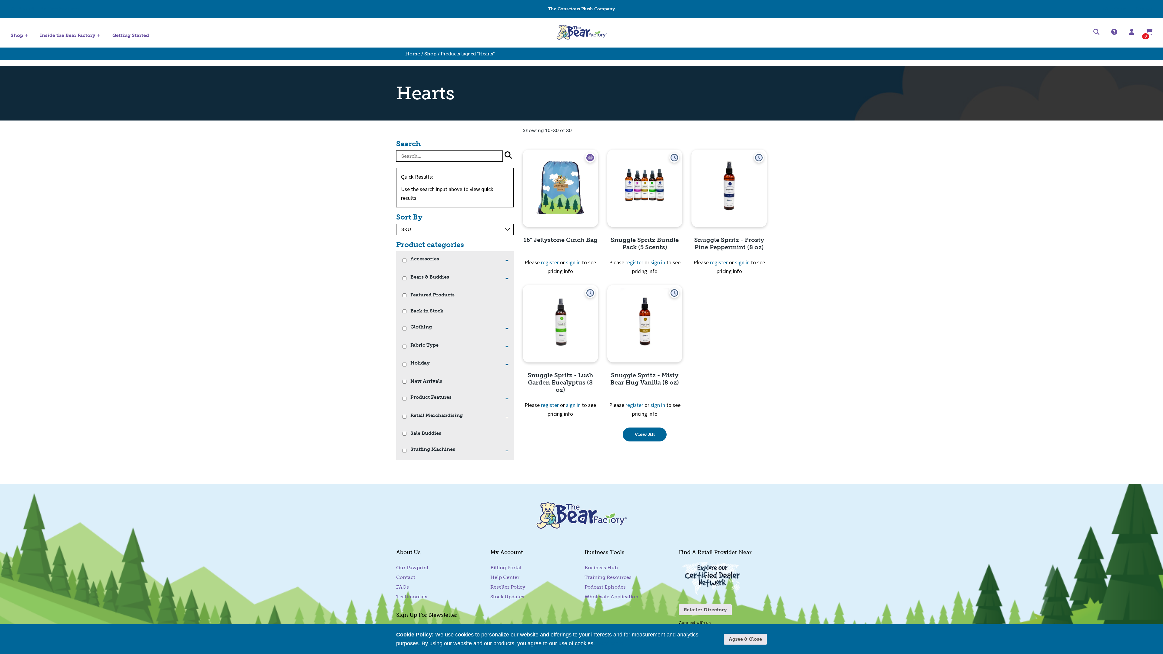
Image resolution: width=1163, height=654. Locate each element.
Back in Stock (426, 311)
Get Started (22, 9)
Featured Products (432, 295)
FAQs (402, 587)
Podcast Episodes (605, 587)
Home (412, 54)
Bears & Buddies (429, 277)
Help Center (1115, 9)
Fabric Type (424, 345)
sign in (573, 262)
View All (645, 434)
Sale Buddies (425, 433)
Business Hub (601, 567)
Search (408, 143)
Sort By (409, 217)
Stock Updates (507, 597)
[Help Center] (1114, 32)
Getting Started (130, 35)
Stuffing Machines (60, 9)
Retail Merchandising (436, 415)
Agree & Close (745, 639)
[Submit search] (508, 156)
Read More (609, 643)
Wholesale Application (611, 597)
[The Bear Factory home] (581, 33)
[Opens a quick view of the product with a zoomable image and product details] (560, 188)
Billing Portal (506, 567)
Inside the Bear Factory (67, 35)
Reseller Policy (507, 587)
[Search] (1096, 33)
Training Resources (608, 577)
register (550, 262)
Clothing (421, 327)
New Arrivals (426, 381)
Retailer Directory (705, 610)
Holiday (420, 363)
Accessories (424, 259)
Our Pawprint (412, 567)
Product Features (431, 397)
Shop (17, 35)
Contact (1144, 9)
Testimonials (411, 597)
